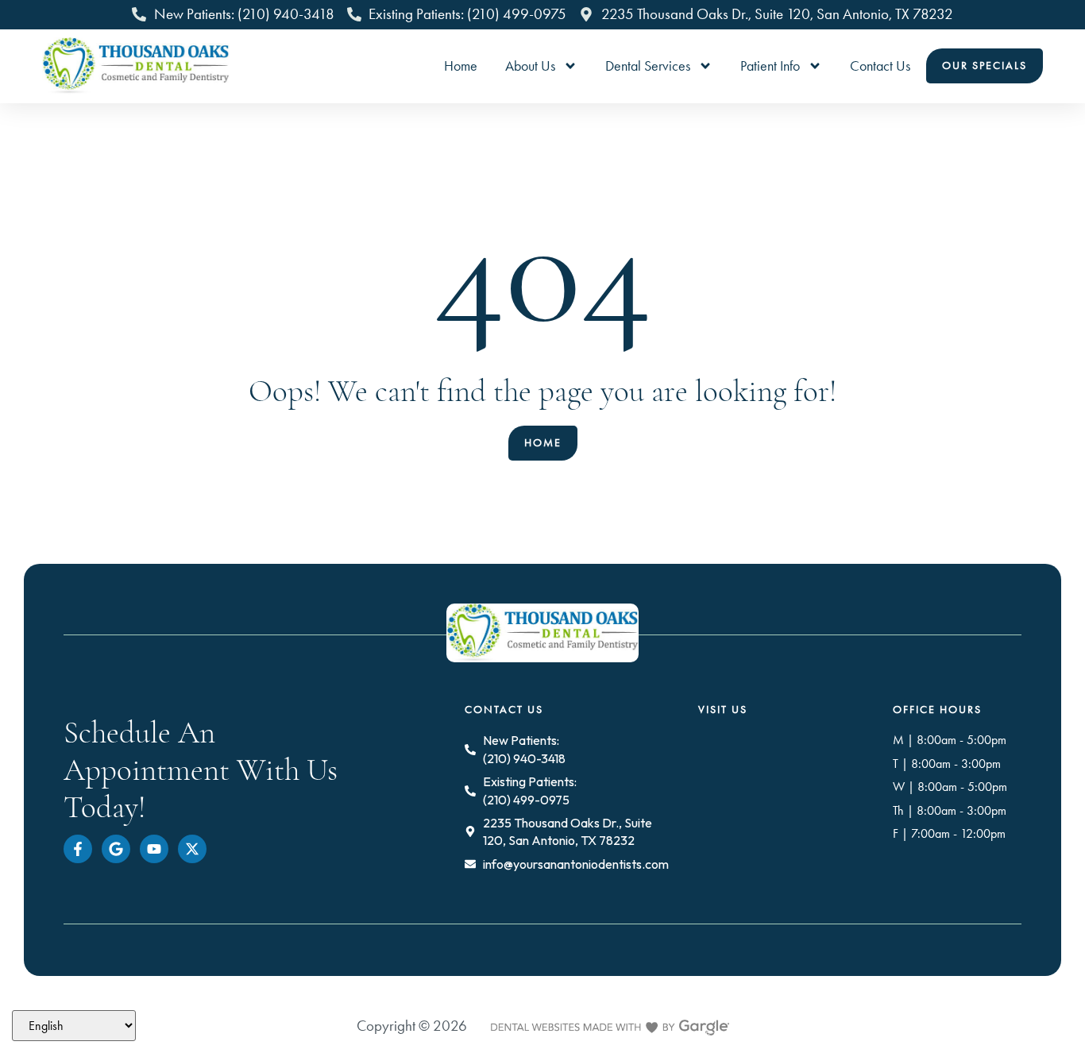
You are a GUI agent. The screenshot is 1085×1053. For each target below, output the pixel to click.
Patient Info (770, 66)
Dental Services (647, 66)
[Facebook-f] (78, 849)
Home (460, 66)
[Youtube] (154, 849)
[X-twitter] (192, 849)
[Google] (116, 849)
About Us (530, 66)
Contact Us (880, 66)
